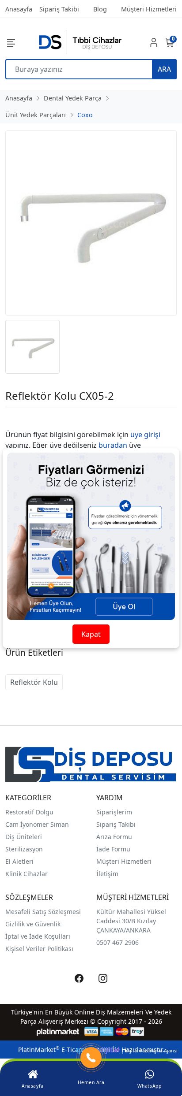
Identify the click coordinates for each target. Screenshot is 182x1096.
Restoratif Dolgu (29, 812)
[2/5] (16, 418)
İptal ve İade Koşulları (37, 936)
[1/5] (10, 418)
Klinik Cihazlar (26, 873)
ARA (164, 69)
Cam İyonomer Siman (37, 824)
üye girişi (145, 434)
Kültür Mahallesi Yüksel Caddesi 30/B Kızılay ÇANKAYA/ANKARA (131, 920)
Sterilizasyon (24, 849)
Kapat (91, 634)
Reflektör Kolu (34, 682)
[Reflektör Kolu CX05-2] (91, 223)
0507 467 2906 (117, 942)
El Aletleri (19, 861)
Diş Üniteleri (23, 836)
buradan (113, 445)
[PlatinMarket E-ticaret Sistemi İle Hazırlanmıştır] (58, 1031)
